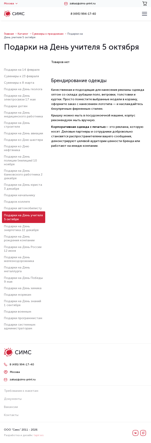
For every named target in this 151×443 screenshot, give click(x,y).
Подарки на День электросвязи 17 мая (20, 97)
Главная (9, 33)
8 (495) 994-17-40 (83, 14)
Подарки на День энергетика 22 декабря (21, 228)
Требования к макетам (21, 391)
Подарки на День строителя (17, 124)
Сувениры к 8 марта (19, 83)
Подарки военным (17, 311)
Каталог (22, 33)
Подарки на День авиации (23, 133)
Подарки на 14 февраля (22, 70)
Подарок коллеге (17, 201)
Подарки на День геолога (23, 89)
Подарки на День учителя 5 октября (23, 217)
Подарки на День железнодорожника (19, 259)
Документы (13, 399)
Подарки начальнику (19, 195)
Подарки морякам (17, 294)
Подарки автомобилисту (23, 208)
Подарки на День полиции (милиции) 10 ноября (20, 160)
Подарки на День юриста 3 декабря (23, 186)
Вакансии (11, 407)
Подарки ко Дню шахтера (23, 140)
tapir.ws (39, 435)
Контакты (11, 415)
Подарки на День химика (22, 288)
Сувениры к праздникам (48, 33)
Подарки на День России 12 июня (22, 249)
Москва (9, 3)
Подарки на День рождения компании (19, 238)
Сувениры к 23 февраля (21, 76)
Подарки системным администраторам (19, 326)
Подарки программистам (23, 318)
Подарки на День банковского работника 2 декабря (23, 174)
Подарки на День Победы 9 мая (23, 279)
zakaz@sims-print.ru (83, 3)
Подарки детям (16, 106)
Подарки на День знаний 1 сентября (22, 303)
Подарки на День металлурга (17, 269)
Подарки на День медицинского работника (23, 114)
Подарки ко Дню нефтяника (16, 148)
